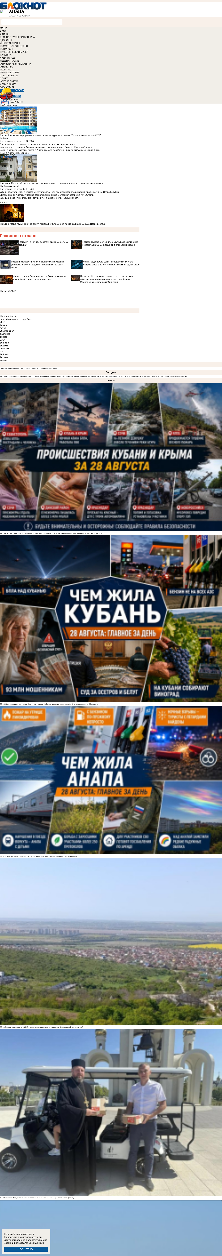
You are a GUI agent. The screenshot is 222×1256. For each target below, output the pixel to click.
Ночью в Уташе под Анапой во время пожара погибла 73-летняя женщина (39, 224)
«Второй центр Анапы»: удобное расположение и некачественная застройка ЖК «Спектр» (47, 195)
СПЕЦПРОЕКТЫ (9, 75)
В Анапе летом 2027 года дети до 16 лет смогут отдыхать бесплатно (158, 376)
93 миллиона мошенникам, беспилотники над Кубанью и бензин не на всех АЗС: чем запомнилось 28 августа (51, 704)
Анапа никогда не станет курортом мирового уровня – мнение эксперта (37, 144)
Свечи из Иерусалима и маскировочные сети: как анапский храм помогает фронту (39, 1198)
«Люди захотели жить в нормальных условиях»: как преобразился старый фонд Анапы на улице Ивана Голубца (59, 192)
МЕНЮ (3, 28)
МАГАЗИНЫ (16, 102)
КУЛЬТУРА (5, 55)
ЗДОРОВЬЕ (6, 40)
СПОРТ (4, 78)
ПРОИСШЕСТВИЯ (9, 72)
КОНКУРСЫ (6, 49)
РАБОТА (19, 90)
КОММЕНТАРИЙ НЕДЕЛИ (14, 46)
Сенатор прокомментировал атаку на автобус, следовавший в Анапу (29, 368)
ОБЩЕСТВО (6, 66)
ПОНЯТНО (26, 1249)
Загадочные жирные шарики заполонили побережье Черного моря (33, 376)
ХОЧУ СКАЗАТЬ (8, 84)
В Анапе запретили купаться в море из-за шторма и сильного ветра (94, 376)
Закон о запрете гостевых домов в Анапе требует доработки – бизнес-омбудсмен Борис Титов (50, 150)
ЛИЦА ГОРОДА (8, 58)
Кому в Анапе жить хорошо (14, 153)
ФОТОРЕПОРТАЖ (9, 81)
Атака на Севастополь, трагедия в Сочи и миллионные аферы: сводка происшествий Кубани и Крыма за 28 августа (53, 533)
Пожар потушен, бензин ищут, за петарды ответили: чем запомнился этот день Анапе (41, 856)
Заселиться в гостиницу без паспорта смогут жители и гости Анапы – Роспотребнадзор (46, 147)
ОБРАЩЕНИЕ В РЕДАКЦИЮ (15, 63)
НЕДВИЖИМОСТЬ (10, 61)
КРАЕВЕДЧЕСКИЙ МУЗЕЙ (14, 52)
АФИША (4, 34)
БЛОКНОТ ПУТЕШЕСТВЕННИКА (17, 37)
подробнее (26, 319)
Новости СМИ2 (8, 291)
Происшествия (97, 224)
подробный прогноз (10, 319)
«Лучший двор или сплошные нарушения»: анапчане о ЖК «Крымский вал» (40, 198)
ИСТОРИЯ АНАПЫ (10, 43)
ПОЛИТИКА (6, 69)
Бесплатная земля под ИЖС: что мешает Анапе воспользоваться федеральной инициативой (44, 1027)
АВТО (3, 31)
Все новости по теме (11, 141)
